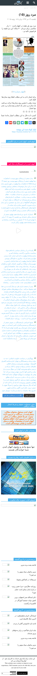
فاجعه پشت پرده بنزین (28, 565)
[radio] (35, 111)
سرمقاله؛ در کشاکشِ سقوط (26, 580)
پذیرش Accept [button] (22, 673)
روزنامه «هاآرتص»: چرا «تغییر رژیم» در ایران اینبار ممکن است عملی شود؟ (24, 589)
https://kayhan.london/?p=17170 (24, 132)
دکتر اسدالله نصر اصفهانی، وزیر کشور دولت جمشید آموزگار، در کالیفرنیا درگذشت (25, 600)
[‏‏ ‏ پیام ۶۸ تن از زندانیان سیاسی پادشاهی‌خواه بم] (18, 266)
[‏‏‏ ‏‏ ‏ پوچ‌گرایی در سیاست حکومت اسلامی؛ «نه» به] (18, 374)
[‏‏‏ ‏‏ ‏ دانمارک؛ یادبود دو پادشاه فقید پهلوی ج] (18, 230)
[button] (34, 3)
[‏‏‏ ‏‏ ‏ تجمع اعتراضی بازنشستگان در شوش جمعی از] (18, 338)
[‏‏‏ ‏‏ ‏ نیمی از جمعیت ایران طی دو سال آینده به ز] (18, 302)
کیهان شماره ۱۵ (18, 92)
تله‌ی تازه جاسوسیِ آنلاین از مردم (24, 623)
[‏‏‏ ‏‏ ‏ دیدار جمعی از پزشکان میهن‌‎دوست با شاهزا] (18, 194)
